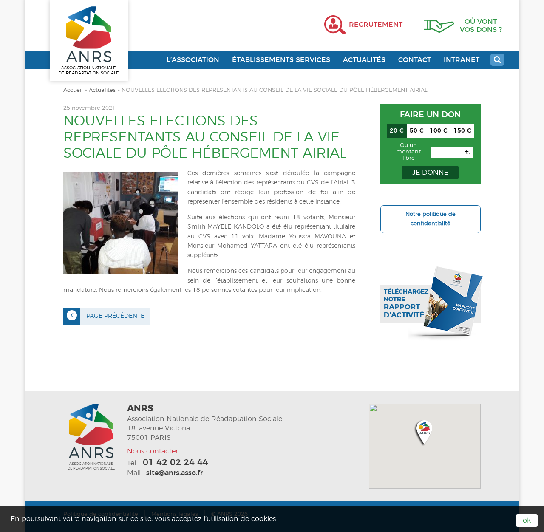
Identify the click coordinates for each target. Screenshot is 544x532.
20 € (397, 131)
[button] (425, 432)
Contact (414, 60)
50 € (417, 131)
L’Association (193, 60)
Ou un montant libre (408, 152)
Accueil (73, 90)
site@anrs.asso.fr (174, 473)
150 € (462, 131)
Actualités (364, 60)
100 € (439, 131)
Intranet (461, 60)
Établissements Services (281, 60)
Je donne (430, 172)
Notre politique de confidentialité (430, 219)
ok (527, 520)
